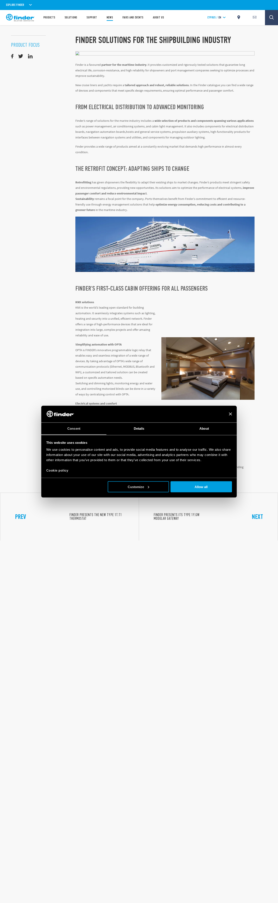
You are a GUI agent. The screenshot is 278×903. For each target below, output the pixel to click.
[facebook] (12, 56)
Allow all (201, 487)
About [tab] (204, 428)
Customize (136, 487)
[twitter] (20, 56)
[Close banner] (230, 414)
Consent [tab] (73, 428)
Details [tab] (139, 428)
